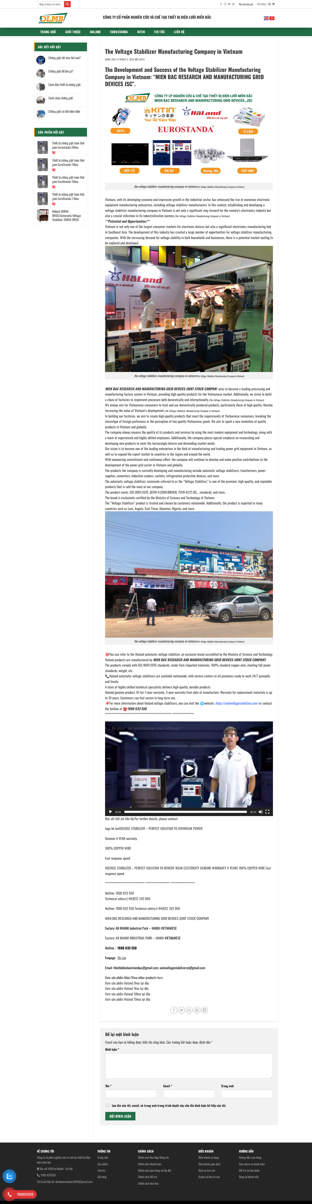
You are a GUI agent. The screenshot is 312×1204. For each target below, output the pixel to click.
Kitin (141, 31)
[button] (189, 768)
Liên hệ (101, 1170)
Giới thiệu (73, 31)
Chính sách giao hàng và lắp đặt (154, 1170)
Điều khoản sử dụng (208, 1157)
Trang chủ (102, 1157)
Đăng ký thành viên (249, 1176)
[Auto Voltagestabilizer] (67, 18)
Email (167, 1086)
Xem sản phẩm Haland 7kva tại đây (127, 988)
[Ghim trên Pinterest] (196, 1010)
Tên (108, 1086)
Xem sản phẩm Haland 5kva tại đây (127, 983)
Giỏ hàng (102, 1176)
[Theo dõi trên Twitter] (229, 4)
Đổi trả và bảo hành (249, 1170)
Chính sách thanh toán (149, 1164)
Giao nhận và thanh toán (252, 1164)
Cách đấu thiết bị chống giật (64, 84)
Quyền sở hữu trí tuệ (209, 1176)
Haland (95, 31)
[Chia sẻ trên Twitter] (181, 1010)
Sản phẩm (102, 1164)
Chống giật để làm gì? (60, 71)
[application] (189, 768)
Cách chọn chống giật (60, 98)
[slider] (185, 812)
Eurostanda (119, 31)
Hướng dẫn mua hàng (250, 1157)
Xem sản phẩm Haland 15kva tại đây (127, 999)
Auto (142, 59)
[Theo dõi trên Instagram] (225, 4)
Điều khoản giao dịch (209, 1164)
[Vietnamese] (272, 18)
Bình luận (112, 1049)
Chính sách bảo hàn (148, 1183)
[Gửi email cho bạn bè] (189, 1010)
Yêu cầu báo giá (246, 4)
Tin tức (159, 31)
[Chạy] (110, 812)
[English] (266, 18)
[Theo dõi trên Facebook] (221, 4)
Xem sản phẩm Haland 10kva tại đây (127, 993)
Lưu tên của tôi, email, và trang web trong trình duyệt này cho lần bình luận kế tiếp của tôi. (169, 1105)
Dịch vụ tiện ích (206, 1170)
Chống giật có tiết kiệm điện (64, 111)
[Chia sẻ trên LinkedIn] (204, 1010)
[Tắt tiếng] (261, 812)
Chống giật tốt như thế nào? (64, 58)
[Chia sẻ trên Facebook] (173, 1010)
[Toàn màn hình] (267, 812)
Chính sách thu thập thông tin (153, 1157)
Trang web (227, 1086)
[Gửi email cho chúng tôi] (233, 4)
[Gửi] (67, 4)
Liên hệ (179, 31)
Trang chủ (48, 31)
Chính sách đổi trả (147, 1176)
